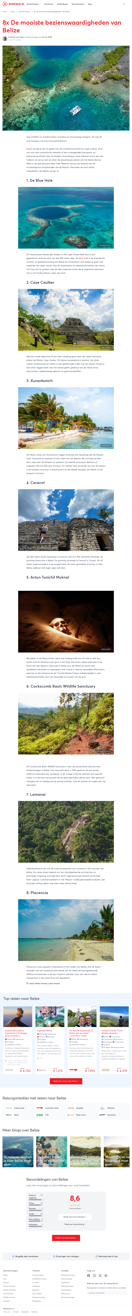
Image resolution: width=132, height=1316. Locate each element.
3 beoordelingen (75, 1208)
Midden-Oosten (9, 1297)
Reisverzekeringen (68, 1297)
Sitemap (34, 1312)
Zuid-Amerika (8, 1294)
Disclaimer (25, 1312)
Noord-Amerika (9, 1286)
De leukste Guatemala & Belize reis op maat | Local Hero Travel (81, 1033)
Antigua (9, 1060)
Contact (15, 1312)
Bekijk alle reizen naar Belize (65, 1081)
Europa (6, 1282)
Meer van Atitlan (22, 1060)
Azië (4, 1279)
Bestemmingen (24, 11)
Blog (13, 11)
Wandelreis (36, 1301)
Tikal (14, 1060)
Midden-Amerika (41, 983)
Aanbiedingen (66, 1290)
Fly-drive (35, 1282)
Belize (29, 149)
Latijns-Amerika (54, 983)
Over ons (6, 1312)
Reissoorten (65, 1294)
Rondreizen (65, 1282)
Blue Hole (83, 258)
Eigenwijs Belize (44, 1031)
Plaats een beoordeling (74, 1224)
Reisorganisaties (67, 1286)
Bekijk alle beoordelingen (74, 1217)
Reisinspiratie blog (68, 1275)
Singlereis (35, 1290)
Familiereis (36, 1286)
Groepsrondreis (38, 1275)
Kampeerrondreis (38, 1297)
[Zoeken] (124, 4)
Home (4, 11)
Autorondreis (37, 1294)
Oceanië (6, 1301)
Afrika (5, 1275)
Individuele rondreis (39, 1279)
